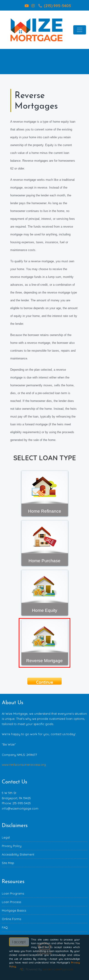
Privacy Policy (11, 846)
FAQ (5, 927)
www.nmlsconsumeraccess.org (24, 764)
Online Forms (11, 919)
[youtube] (27, 5)
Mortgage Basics (14, 910)
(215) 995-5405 (57, 5)
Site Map (8, 863)
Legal (6, 837)
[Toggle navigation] (79, 29)
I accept (19, 942)
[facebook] (20, 5)
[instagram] (33, 5)
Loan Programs (13, 893)
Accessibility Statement (18, 854)
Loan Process (11, 902)
